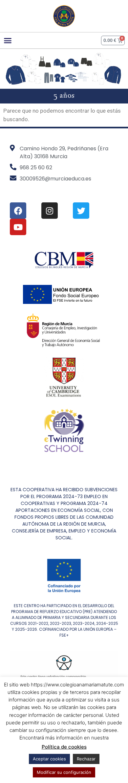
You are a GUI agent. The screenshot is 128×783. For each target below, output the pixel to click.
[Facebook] (18, 210)
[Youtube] (18, 227)
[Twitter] (81, 210)
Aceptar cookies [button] (49, 758)
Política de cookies (64, 747)
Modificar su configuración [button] (64, 772)
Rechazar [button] (86, 758)
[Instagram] (49, 210)
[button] (8, 40)
